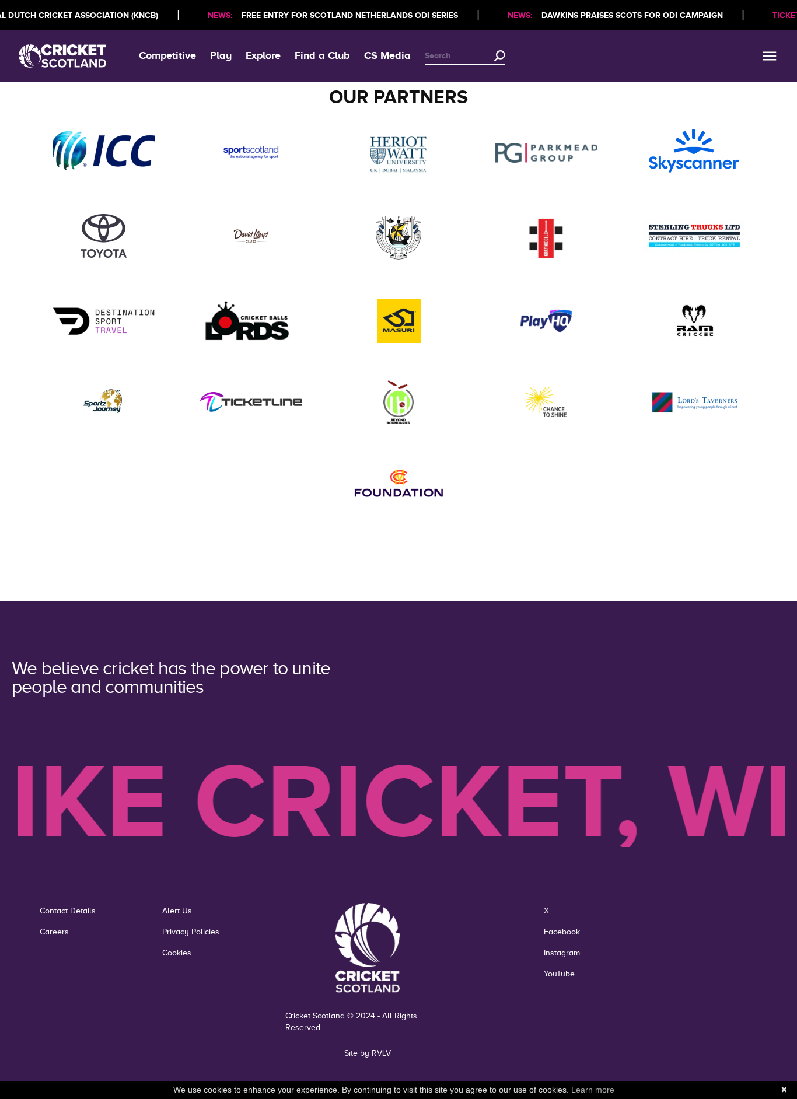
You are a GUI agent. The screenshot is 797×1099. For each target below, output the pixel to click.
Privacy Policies (190, 932)
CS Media (387, 55)
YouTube (559, 974)
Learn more (592, 1089)
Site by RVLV (367, 1053)
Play (221, 55)
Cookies (176, 953)
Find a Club (322, 55)
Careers (54, 932)
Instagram (562, 953)
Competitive (167, 55)
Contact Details (68, 911)
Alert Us (177, 911)
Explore (263, 55)
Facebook (562, 932)
